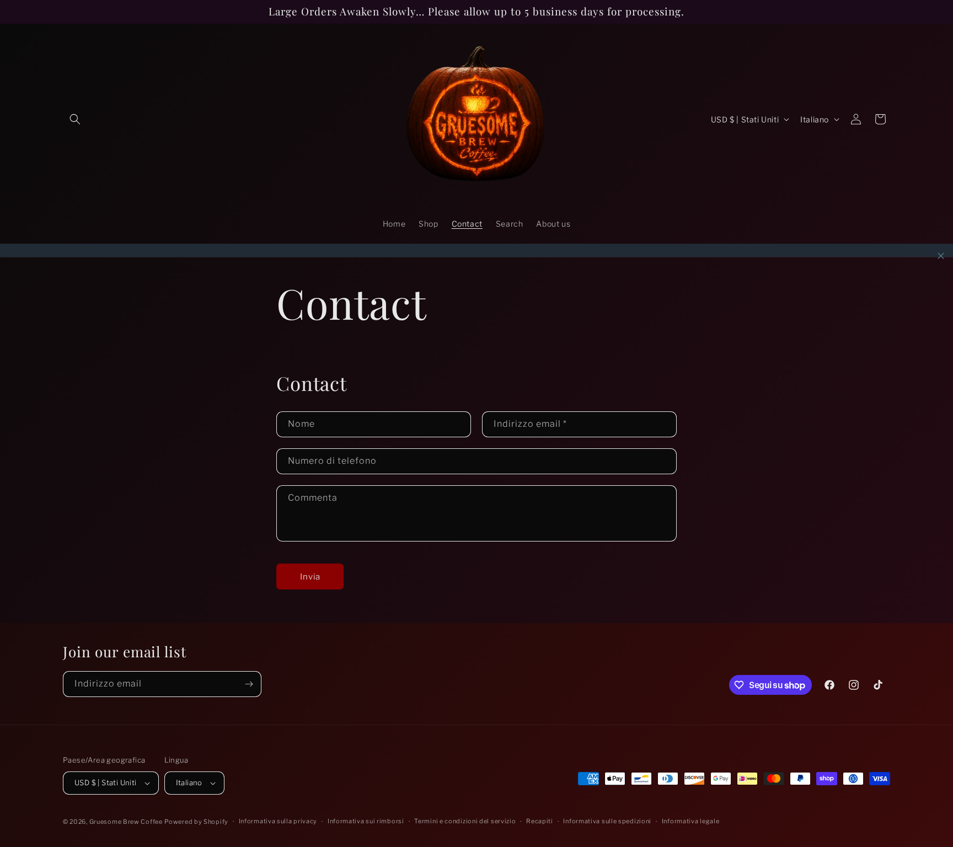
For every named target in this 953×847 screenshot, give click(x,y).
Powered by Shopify (196, 821)
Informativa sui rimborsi (366, 821)
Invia (310, 577)
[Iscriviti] (249, 684)
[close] (941, 256)
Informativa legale (691, 821)
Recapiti (539, 821)
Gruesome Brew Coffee (126, 821)
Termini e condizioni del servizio (465, 821)
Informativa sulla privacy (278, 821)
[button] (75, 119)
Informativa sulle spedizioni (607, 821)
